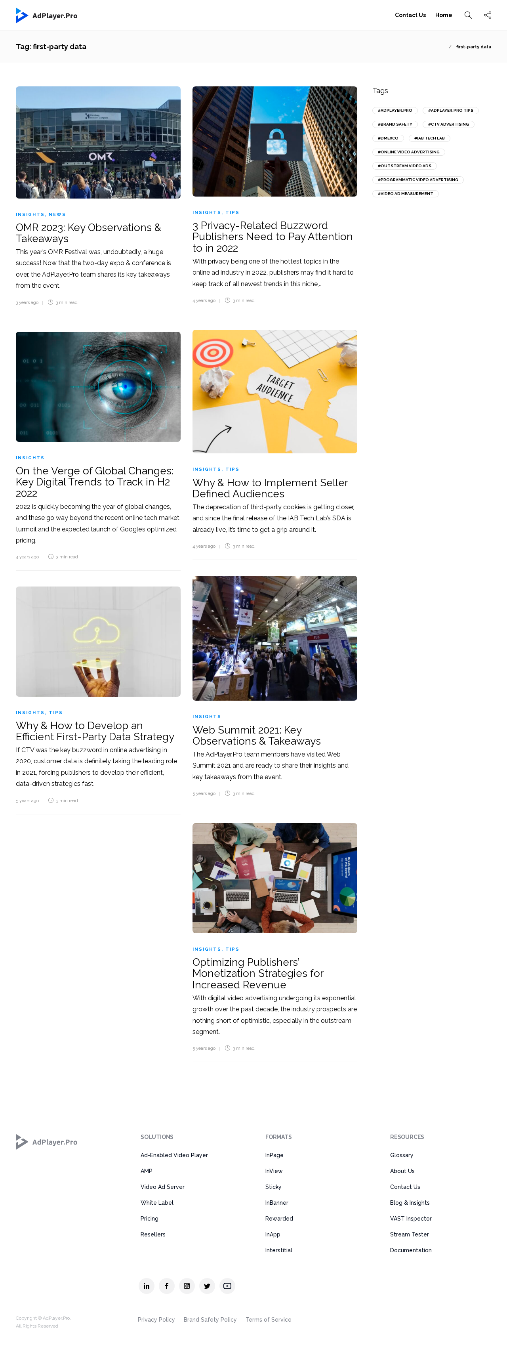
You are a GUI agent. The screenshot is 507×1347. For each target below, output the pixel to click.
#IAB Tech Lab (429, 138)
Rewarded (279, 1218)
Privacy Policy (156, 1319)
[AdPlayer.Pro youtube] (227, 1286)
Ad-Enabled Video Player (174, 1155)
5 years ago (204, 793)
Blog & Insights (410, 1203)
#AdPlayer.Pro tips (450, 110)
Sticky (273, 1187)
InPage (274, 1155)
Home (443, 15)
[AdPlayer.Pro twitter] (207, 1286)
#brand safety (395, 124)
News (57, 214)
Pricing (149, 1218)
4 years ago (204, 300)
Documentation (411, 1250)
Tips (232, 212)
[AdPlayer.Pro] (47, 1142)
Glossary (402, 1155)
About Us (402, 1171)
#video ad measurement (405, 193)
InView (274, 1171)
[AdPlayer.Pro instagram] (187, 1286)
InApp (272, 1234)
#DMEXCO (388, 138)
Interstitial (278, 1250)
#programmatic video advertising (418, 180)
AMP (146, 1171)
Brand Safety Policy (210, 1319)
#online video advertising (409, 152)
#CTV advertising (448, 124)
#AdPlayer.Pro (395, 110)
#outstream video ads (404, 166)
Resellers (153, 1234)
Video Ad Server (163, 1187)
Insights (30, 214)
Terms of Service (269, 1319)
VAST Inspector (411, 1218)
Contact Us (410, 15)
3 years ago (27, 302)
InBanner (276, 1203)
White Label (157, 1203)
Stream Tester (409, 1234)
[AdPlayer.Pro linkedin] (146, 1286)
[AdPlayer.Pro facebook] (167, 1286)
